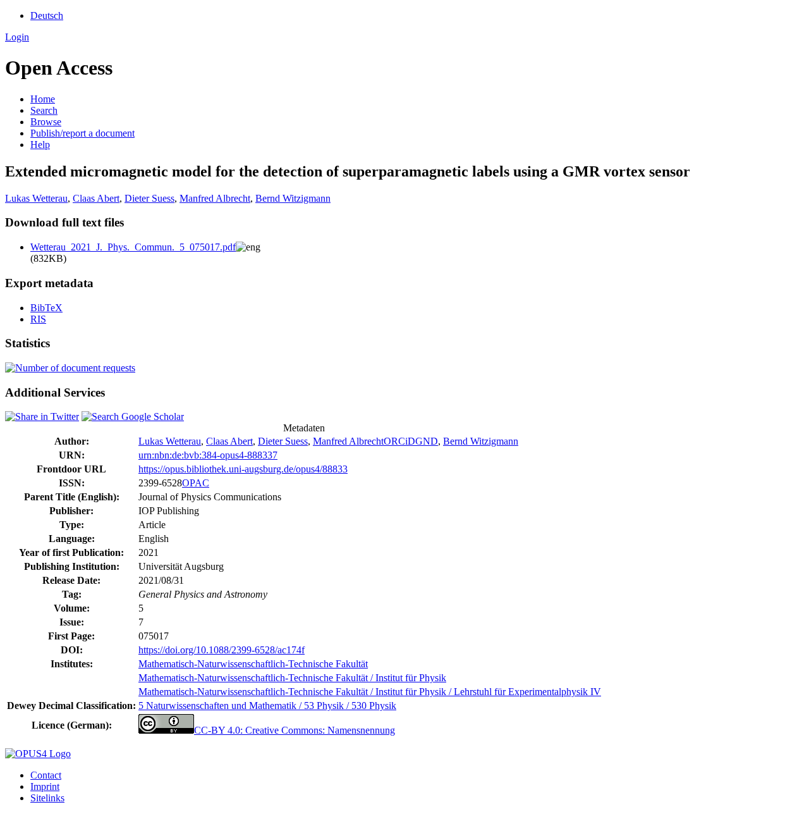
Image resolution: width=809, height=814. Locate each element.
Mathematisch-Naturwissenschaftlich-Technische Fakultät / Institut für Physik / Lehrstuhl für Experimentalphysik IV (369, 691)
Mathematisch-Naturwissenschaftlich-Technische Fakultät (253, 663)
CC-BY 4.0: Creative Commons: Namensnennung (294, 730)
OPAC (195, 483)
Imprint (44, 786)
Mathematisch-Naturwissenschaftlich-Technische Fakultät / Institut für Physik (292, 677)
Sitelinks (47, 797)
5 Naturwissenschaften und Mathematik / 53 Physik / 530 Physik (267, 705)
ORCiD (399, 441)
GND (426, 441)
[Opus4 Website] (38, 753)
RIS (38, 319)
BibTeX (46, 307)
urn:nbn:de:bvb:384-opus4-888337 (207, 455)
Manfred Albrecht (214, 198)
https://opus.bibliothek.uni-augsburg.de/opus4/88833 (243, 469)
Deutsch (46, 15)
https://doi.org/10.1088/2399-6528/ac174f (221, 649)
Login (17, 37)
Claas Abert (96, 198)
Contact (45, 775)
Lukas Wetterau (36, 198)
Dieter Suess (149, 198)
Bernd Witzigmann (293, 198)
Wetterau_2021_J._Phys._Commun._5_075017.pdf (133, 247)
